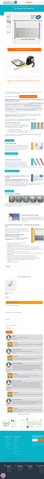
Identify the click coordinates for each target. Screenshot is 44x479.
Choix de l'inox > (9, 140)
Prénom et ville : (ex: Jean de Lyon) (13, 305)
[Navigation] (33, 2)
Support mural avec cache (9, 293)
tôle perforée (33, 203)
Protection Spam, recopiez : (11, 325)
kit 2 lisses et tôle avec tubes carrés (17, 184)
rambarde (7, 115)
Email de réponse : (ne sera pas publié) (13, 312)
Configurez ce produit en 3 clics (24, 49)
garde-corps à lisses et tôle (37, 103)
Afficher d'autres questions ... (24, 414)
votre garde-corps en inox (29, 109)
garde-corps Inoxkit (11, 126)
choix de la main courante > (12, 171)
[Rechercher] (23, 2)
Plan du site (16, 448)
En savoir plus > (9, 191)
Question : (8, 319)
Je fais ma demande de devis (28, 96)
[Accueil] (9, 6)
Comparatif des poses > (11, 153)
